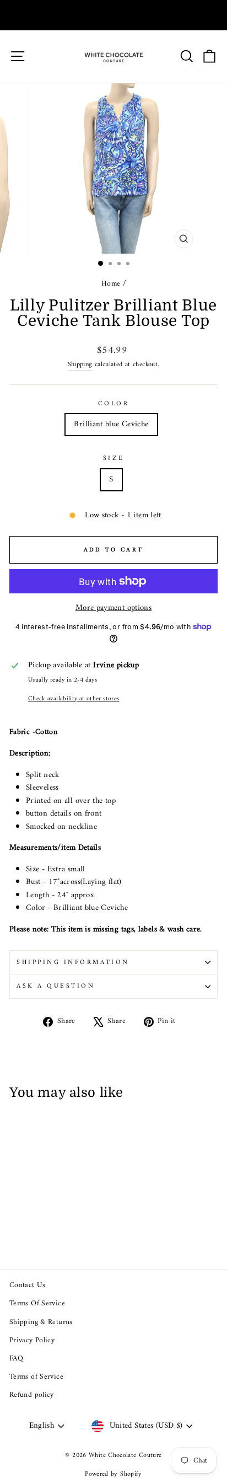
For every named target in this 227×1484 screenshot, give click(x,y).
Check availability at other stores (74, 699)
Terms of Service (36, 1377)
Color (113, 404)
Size (113, 458)
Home (110, 284)
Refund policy (31, 1395)
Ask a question (56, 986)
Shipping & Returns (41, 1322)
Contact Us (27, 1285)
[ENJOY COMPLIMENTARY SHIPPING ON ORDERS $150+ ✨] (113, 15)
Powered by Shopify (113, 1474)
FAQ (16, 1358)
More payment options (113, 608)
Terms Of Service (37, 1303)
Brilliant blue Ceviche (111, 424)
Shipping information (73, 962)
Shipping (80, 365)
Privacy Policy (32, 1340)
